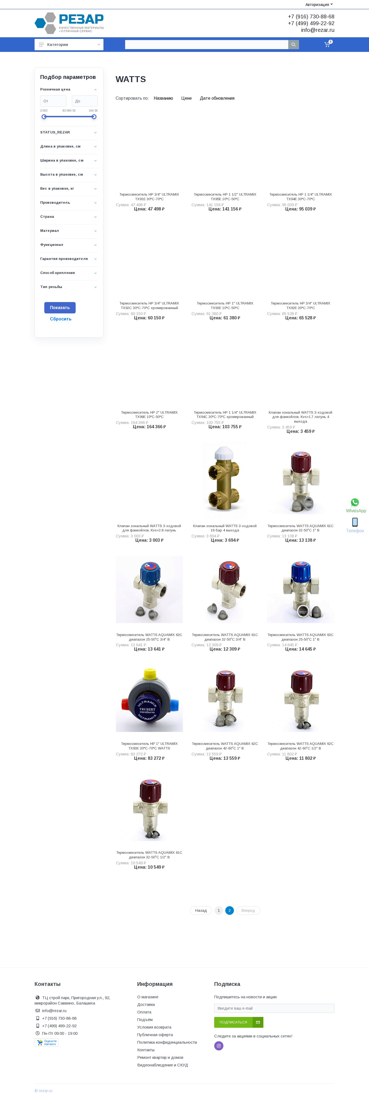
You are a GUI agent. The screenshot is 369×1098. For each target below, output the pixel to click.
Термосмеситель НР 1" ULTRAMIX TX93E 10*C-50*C (225, 305)
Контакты (146, 1049)
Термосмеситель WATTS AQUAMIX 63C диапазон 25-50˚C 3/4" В (149, 637)
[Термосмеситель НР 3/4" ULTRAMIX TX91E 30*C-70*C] (149, 149)
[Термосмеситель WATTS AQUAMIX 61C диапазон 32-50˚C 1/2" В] (149, 807)
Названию (164, 98)
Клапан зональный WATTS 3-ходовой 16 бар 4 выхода (225, 528)
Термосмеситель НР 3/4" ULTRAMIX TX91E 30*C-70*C (149, 196)
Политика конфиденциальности (167, 1042)
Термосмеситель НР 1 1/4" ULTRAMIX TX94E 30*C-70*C (300, 196)
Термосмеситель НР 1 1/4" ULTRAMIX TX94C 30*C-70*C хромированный (225, 414)
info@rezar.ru (317, 30)
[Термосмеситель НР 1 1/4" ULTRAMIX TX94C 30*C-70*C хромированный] (225, 367)
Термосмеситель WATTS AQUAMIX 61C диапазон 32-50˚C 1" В (300, 528)
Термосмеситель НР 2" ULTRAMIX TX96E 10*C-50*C (149, 414)
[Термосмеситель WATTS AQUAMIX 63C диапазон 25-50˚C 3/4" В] (149, 589)
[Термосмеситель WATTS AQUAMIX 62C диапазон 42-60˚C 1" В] (225, 698)
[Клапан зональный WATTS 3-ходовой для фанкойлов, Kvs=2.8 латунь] (149, 481)
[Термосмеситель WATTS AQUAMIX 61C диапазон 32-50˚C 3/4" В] (225, 589)
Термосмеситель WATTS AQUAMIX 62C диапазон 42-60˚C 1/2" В (300, 746)
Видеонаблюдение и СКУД (162, 1065)
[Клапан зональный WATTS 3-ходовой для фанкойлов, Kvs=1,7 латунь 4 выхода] (300, 367)
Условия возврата (154, 1027)
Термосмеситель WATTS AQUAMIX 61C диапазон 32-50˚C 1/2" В (149, 855)
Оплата (144, 1012)
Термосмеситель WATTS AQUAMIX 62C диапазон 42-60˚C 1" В (225, 746)
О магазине (147, 997)
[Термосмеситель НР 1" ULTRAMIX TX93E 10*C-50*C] (225, 258)
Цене (187, 98)
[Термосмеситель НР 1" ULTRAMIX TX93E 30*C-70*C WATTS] (149, 698)
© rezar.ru (43, 1091)
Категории (57, 44)
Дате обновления (217, 98)
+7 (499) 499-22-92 (311, 23)
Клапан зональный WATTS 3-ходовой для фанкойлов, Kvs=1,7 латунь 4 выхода (300, 417)
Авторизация (317, 4)
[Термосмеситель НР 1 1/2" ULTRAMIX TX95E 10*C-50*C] (225, 149)
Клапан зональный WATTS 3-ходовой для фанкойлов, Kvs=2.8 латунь (149, 528)
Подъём (145, 1019)
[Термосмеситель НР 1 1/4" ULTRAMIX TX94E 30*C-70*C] (300, 149)
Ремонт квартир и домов (160, 1057)
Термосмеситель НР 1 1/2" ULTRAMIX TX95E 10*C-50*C (225, 196)
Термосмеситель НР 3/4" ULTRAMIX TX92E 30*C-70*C (300, 305)
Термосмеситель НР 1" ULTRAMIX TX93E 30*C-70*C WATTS (149, 746)
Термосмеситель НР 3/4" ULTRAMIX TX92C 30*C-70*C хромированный (149, 305)
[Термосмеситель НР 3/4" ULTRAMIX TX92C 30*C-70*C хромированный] (149, 258)
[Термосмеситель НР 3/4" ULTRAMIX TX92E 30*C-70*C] (300, 258)
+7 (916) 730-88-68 (311, 16)
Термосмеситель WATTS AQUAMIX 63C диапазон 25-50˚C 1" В (300, 637)
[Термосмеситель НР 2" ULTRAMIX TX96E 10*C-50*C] (149, 367)
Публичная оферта (155, 1034)
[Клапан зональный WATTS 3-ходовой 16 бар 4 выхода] (225, 481)
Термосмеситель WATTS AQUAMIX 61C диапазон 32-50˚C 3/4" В (225, 637)
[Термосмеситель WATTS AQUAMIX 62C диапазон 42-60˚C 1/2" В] (300, 698)
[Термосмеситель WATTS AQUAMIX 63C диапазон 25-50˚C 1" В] (300, 589)
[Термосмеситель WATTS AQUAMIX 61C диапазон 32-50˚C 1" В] (300, 481)
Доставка (146, 1004)
